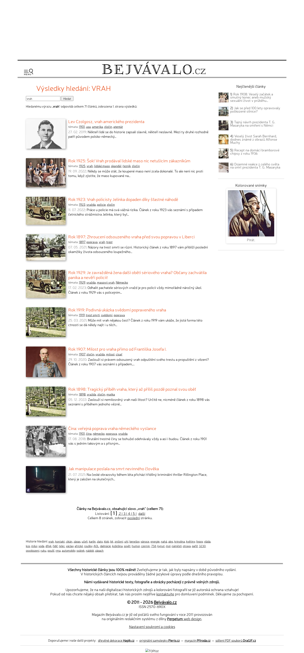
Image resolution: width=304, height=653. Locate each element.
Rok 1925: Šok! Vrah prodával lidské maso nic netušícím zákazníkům (129, 160)
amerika (97, 127)
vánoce (145, 541)
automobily (68, 550)
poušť (51, 550)
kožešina (117, 546)
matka (111, 394)
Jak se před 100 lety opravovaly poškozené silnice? (255, 109)
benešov (134, 541)
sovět (127, 546)
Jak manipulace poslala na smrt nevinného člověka (113, 468)
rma (58, 550)
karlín (92, 541)
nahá (164, 541)
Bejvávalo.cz (165, 602)
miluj (34, 546)
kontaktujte (165, 593)
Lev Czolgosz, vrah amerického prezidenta (106, 121)
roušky (88, 546)
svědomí (107, 315)
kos (28, 546)
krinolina (179, 541)
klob (106, 541)
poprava (92, 242)
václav (69, 546)
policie (101, 204)
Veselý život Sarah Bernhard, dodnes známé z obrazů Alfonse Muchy (253, 139)
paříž (195, 546)
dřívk (48, 546)
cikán (69, 541)
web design (184, 618)
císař (119, 354)
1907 (82, 354)
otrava (187, 546)
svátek (81, 550)
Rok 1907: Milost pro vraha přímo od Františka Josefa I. (117, 349)
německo (99, 433)
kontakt (60, 541)
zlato (100, 541)
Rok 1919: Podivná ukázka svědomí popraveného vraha (117, 309)
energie (155, 541)
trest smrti (93, 315)
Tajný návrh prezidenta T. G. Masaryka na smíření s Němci (252, 123)
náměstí (177, 546)
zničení (119, 541)
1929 (82, 282)
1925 (82, 166)
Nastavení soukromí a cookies (152, 626)
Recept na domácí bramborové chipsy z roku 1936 (254, 152)
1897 (82, 242)
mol (168, 546)
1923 (82, 204)
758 (153, 546)
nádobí (90, 550)
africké (79, 546)
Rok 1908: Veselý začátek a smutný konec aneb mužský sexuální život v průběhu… (251, 97)
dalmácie (105, 546)
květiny (190, 541)
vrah (90, 166)
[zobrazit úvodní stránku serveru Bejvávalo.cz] (154, 73)
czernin (145, 546)
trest (109, 242)
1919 (82, 315)
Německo (122, 282)
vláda (207, 541)
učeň (85, 541)
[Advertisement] (152, 29)
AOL (96, 546)
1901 (82, 127)
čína (89, 433)
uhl (126, 541)
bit (111, 541)
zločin (108, 127)
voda (41, 546)
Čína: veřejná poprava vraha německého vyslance (112, 428)
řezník (127, 166)
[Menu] (28, 72)
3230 (202, 546)
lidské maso (102, 166)
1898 (82, 394)
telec (62, 546)
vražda (91, 204)
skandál (116, 166)
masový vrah (106, 282)
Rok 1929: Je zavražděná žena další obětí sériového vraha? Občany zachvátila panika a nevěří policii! (137, 274)
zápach (99, 550)
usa (88, 127)
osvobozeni (32, 550)
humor (136, 546)
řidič (55, 546)
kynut (161, 546)
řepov (199, 541)
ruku (43, 550)
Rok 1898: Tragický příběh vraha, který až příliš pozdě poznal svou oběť (132, 389)
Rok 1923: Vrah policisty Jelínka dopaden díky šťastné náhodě (123, 199)
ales (170, 541)
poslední (133, 517)
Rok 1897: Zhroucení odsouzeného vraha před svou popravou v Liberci (131, 236)
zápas (77, 541)
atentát (118, 127)
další (141, 513)
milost (110, 354)
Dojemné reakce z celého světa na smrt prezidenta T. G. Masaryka (255, 166)
